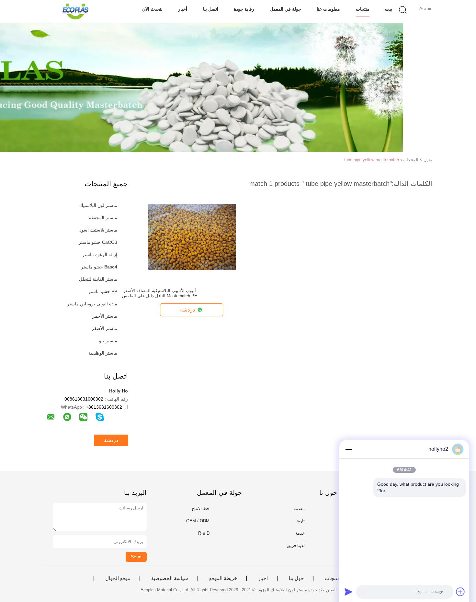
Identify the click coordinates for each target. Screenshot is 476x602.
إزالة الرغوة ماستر (99, 254)
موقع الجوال (117, 578)
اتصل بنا (210, 9)
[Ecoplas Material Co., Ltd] (75, 11)
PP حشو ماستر (102, 291)
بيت (388, 9)
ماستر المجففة (103, 217)
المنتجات (334, 578)
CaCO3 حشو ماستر (98, 242)
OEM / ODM (198, 520)
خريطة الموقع (223, 578)
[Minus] (348, 449)
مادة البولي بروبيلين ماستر (92, 303)
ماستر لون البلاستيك (98, 205)
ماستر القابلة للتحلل (98, 279)
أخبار (182, 9)
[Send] (348, 592)
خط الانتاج (201, 508)
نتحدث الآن (152, 9)
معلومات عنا (328, 9)
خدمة (300, 533)
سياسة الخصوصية (169, 578)
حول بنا (296, 578)
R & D (204, 533)
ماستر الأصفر (104, 328)
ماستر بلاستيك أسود (98, 230)
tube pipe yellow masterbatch (371, 159)
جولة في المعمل (285, 9)
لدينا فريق (296, 545)
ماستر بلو (108, 340)
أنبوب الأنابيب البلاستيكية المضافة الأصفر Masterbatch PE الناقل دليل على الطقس (159, 293)
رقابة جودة (244, 9)
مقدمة (299, 508)
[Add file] (460, 592)
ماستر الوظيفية (102, 353)
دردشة (111, 440)
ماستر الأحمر (104, 316)
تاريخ (300, 520)
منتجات (362, 9)
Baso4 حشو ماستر (99, 266)
